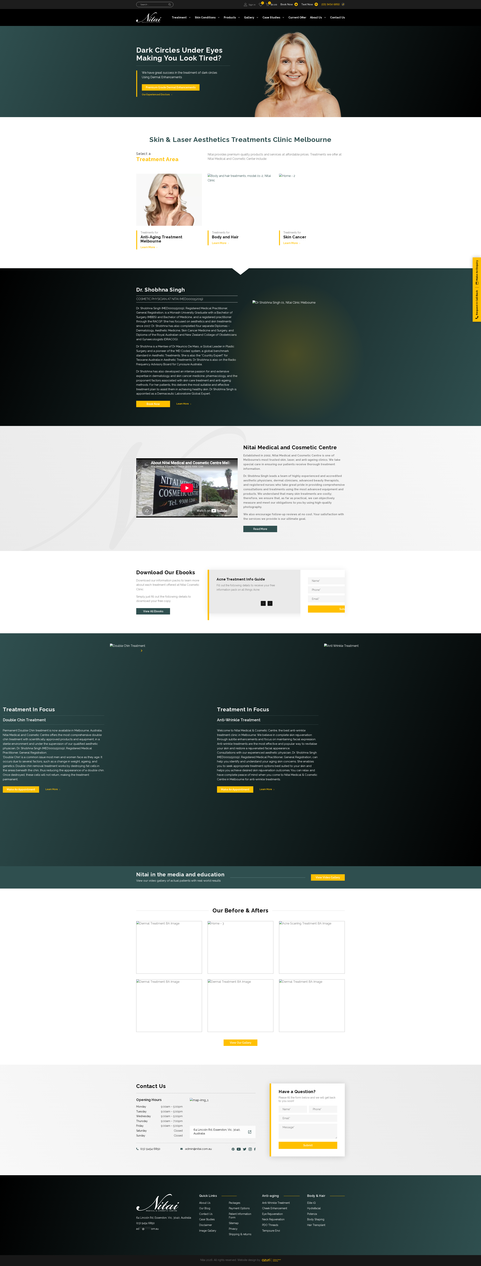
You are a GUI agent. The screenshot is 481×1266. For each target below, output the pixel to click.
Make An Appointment (21, 789)
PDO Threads (270, 1225)
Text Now (307, 4)
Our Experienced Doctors (156, 94)
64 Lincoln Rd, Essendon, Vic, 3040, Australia (163, 1217)
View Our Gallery (240, 1042)
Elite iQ (311, 1202)
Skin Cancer (294, 237)
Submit (344, 609)
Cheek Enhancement (274, 1208)
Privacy (233, 1228)
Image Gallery (207, 1230)
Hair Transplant (316, 1225)
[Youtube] (239, 1149)
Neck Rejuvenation (273, 1219)
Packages (234, 1202)
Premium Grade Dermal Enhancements (171, 87)
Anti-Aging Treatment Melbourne (161, 239)
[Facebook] (255, 1149)
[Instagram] (250, 1149)
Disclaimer (205, 1225)
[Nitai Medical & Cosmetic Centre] (157, 1202)
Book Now (287, 4)
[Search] (169, 4)
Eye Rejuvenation (272, 1213)
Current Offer (297, 17)
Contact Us (337, 17)
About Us (316, 17)
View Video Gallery (328, 877)
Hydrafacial (314, 1208)
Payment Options (239, 1208)
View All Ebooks (153, 611)
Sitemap (234, 1223)
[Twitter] (244, 1149)
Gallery (249, 17)
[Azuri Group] (271, 1260)
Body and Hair (225, 237)
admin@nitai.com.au (198, 1149)
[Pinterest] (233, 1149)
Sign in (252, 4)
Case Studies (271, 17)
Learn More (148, 247)
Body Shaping (315, 1219)
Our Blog (204, 1208)
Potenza (312, 1213)
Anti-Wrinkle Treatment (276, 1202)
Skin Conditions (205, 17)
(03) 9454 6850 (330, 4)
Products (230, 17)
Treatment (179, 17)
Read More (260, 528)
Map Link (249, 1132)
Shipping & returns (240, 1234)
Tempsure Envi (271, 1230)
